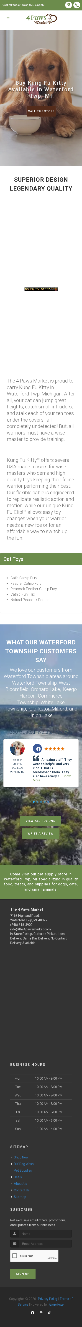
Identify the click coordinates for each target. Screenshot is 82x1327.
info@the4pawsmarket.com (30, 929)
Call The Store (41, 111)
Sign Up (23, 1273)
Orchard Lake (45, 689)
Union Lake (40, 715)
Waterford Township (34, 683)
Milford (59, 709)
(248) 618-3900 (21, 925)
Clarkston (40, 709)
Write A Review (41, 833)
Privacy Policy (48, 1299)
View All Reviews (40, 821)
